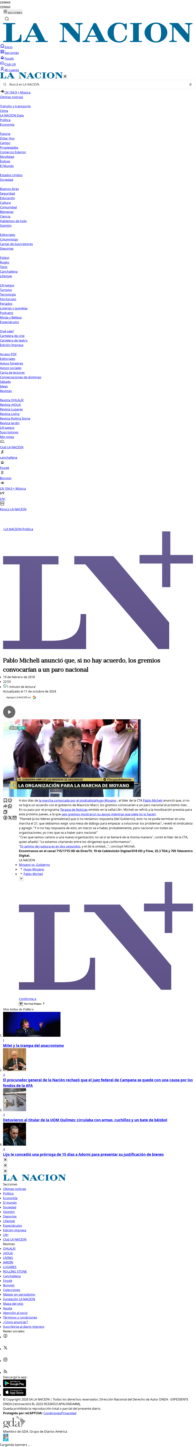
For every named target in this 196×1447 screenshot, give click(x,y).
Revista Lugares (11, 409)
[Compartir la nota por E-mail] (14, 818)
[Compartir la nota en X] (10, 818)
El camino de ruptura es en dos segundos (50, 846)
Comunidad (8, 207)
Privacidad (68, 1413)
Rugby (4, 262)
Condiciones (52, 1413)
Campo (5, 143)
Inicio (8, 47)
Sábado (5, 382)
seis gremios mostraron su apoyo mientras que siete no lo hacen (109, 814)
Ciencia (5, 216)
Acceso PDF (8, 354)
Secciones (12, 53)
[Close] (5, 1159)
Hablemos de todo (13, 221)
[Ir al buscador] (7, 19)
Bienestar (7, 212)
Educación (7, 198)
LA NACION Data (12, 115)
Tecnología (8, 294)
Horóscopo (8, 299)
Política (27, 529)
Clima (4, 111)
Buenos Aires (9, 189)
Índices (5, 161)
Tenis (3, 267)
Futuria (5, 134)
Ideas (4, 386)
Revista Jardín (10, 423)
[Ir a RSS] (5, 1372)
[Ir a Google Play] (14, 1386)
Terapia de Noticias (74, 810)
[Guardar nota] (5, 800)
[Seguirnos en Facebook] (5, 1337)
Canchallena (9, 271)
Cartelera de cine (12, 336)
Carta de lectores (12, 372)
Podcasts (6, 313)
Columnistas (9, 239)
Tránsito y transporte (15, 106)
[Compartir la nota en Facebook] (5, 818)
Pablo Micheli (152, 800)
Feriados (6, 304)
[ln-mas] (98, 654)
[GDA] (14, 1427)
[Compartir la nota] (5, 806)
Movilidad (7, 157)
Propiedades (9, 147)
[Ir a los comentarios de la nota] (10, 800)
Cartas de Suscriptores (16, 244)
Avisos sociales (10, 368)
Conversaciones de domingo (20, 377)
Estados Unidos (11, 175)
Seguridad (7, 193)
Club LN (10, 64)
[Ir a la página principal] (98, 41)
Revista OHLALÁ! (12, 400)
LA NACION (12, 529)
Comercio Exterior (13, 152)
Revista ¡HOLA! (10, 405)
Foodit (9, 58)
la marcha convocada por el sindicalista (67, 800)
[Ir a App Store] (14, 1395)
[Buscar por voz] (190, 84)
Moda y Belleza (11, 317)
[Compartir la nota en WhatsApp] (10, 806)
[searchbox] (96, 84)
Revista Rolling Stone (15, 418)
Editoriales (7, 235)
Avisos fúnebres (11, 363)
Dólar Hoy (7, 138)
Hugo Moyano (106, 800)
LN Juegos (7, 285)
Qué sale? (7, 331)
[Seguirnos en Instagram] (5, 1361)
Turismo (6, 290)
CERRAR (5, 2)
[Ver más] (21, 878)
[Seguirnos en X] (5, 1349)
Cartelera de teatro (14, 340)
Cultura (5, 203)
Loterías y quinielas (14, 308)
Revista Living (10, 414)
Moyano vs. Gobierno (34, 865)
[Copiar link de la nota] (5, 812)
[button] (98, 291)
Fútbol (4, 258)
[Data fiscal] (5, 1440)
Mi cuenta (12, 70)
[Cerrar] (65, 76)
